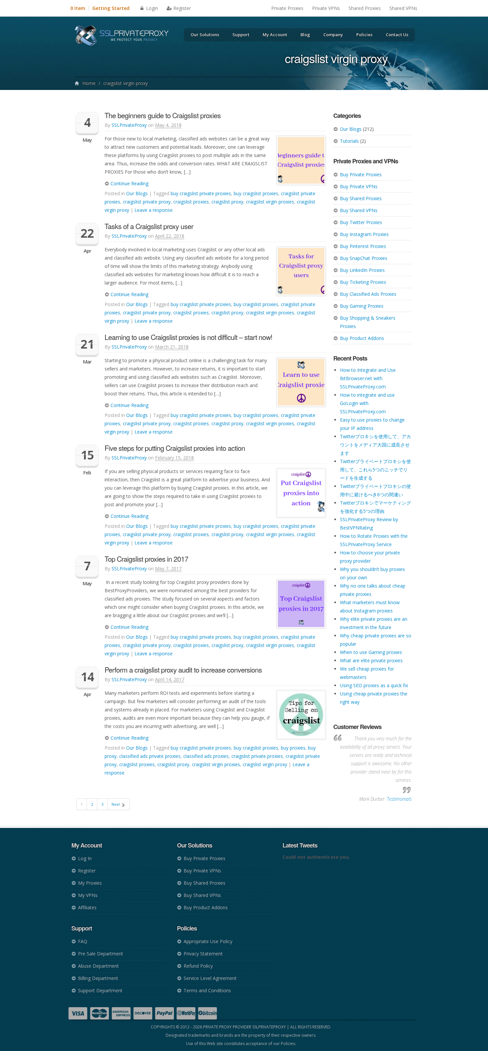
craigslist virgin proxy (265, 764)
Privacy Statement (203, 953)
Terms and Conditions (207, 990)
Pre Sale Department (100, 953)
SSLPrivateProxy (129, 125)
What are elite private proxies (371, 660)
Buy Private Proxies (361, 174)
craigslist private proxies (257, 756)
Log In (85, 858)
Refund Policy (198, 966)
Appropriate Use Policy (208, 941)
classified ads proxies (206, 756)
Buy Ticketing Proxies (363, 282)
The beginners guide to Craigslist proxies (163, 115)
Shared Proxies (365, 8)
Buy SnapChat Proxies (363, 258)
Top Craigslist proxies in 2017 (146, 559)
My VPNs (88, 895)
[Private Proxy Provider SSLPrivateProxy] (124, 36)
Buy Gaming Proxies (361, 306)
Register (182, 8)
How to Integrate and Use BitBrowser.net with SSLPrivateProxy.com (368, 378)
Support (240, 35)
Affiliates (87, 907)
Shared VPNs (403, 8)
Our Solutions (205, 35)
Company (333, 35)
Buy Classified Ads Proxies (368, 294)
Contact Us (397, 35)
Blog (305, 35)
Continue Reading (128, 183)
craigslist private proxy (147, 202)
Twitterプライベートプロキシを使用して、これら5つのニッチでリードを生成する (375, 469)
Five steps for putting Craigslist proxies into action (175, 448)
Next (116, 804)
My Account (275, 35)
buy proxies (293, 748)
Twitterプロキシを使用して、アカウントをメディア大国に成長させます (375, 444)
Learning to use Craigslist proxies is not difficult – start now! (188, 337)
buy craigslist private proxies (201, 193)
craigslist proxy (227, 202)
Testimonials (399, 799)
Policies (364, 35)
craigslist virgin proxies (270, 202)
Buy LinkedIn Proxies (362, 270)
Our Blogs (351, 129)
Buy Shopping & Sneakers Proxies (367, 322)
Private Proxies (287, 8)
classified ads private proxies (150, 756)
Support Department (100, 990)
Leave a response (153, 210)
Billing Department (98, 978)
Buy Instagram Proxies (364, 234)
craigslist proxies (191, 202)
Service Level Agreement (210, 978)
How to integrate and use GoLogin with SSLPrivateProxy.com (367, 403)
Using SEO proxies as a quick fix (374, 685)
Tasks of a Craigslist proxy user (149, 226)
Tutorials (349, 141)
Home (89, 83)
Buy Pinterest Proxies (363, 246)
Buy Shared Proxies (361, 198)
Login (151, 8)
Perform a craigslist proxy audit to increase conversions (183, 670)
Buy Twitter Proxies (361, 222)
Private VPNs (326, 8)
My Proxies (90, 883)
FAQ (82, 941)
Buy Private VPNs (358, 186)
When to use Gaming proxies (371, 652)
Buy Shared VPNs (358, 210)
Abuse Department (98, 966)
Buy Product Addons (362, 338)
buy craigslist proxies (256, 193)
